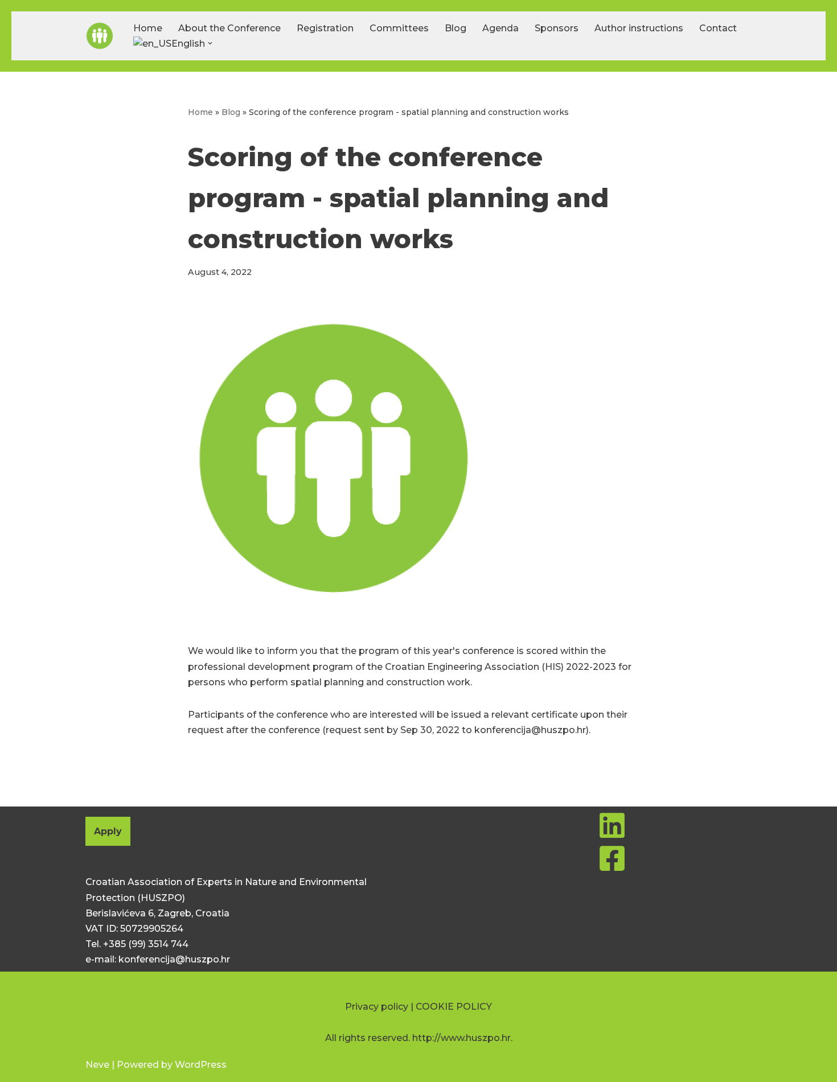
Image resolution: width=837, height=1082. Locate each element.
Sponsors (556, 28)
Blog (455, 28)
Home (147, 28)
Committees (399, 28)
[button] (210, 43)
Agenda (500, 28)
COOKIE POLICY (454, 1006)
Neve (97, 1064)
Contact (718, 28)
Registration (325, 28)
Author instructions (638, 28)
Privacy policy (376, 1006)
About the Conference (229, 28)
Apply (108, 831)
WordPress (201, 1064)
